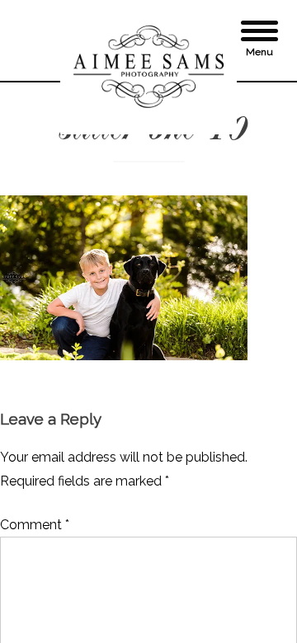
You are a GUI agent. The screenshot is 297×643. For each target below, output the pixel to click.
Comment (34, 525)
